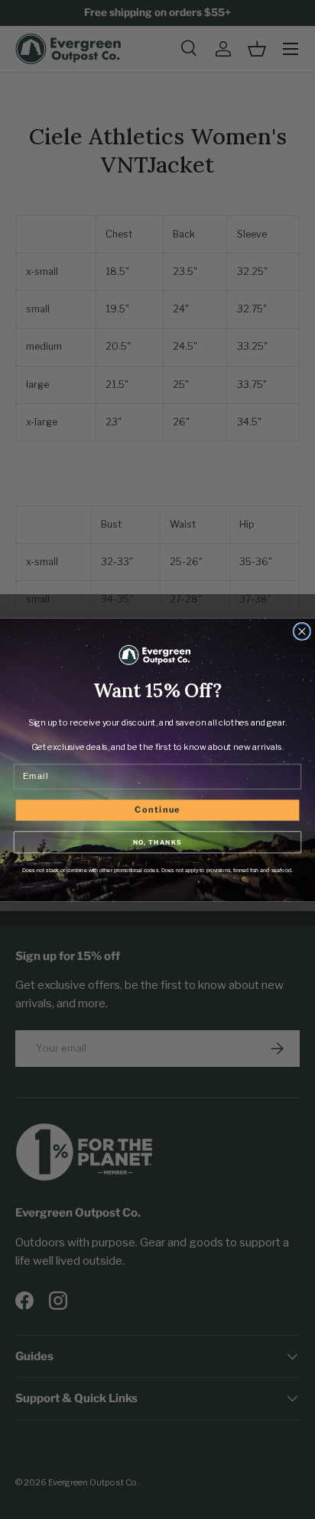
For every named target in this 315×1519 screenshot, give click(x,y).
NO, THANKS (158, 841)
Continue (157, 809)
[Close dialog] (302, 631)
